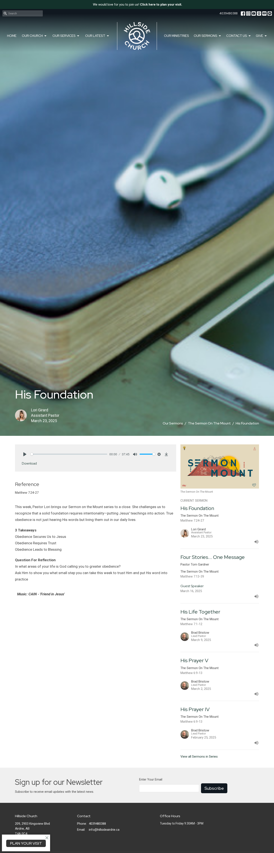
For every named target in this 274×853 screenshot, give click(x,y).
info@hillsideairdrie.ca (104, 830)
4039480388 (228, 13)
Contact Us (236, 36)
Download (29, 463)
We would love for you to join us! (137, 4)
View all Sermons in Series (199, 756)
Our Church (32, 36)
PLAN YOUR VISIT (26, 843)
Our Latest (95, 36)
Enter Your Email (150, 779)
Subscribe (214, 788)
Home (11, 36)
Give (259, 36)
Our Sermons (205, 36)
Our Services (64, 36)
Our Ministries (176, 36)
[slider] (68, 454)
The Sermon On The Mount (209, 423)
